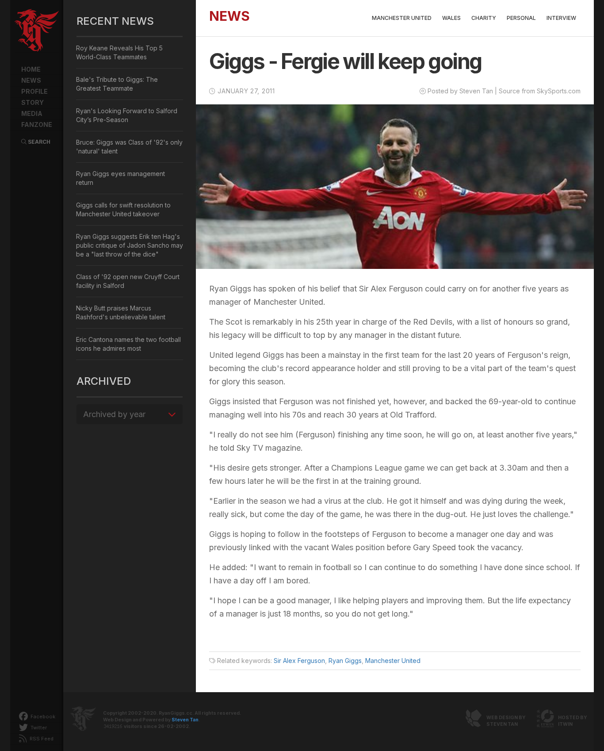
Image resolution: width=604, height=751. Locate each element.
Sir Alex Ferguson (299, 660)
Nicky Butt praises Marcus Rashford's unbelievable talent (120, 312)
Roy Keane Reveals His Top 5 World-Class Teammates (119, 52)
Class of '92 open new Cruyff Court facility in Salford (128, 281)
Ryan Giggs (345, 660)
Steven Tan (185, 720)
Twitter (38, 727)
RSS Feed (41, 739)
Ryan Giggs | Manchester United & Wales (37, 31)
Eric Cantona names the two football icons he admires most (128, 344)
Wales (451, 18)
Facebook (42, 716)
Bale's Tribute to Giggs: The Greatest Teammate (117, 84)
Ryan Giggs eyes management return (120, 178)
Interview (561, 18)
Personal (521, 18)
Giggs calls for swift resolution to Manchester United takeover (123, 209)
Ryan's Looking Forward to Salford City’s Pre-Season (126, 115)
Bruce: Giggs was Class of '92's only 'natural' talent (129, 146)
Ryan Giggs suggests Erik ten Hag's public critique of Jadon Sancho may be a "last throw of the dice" (129, 245)
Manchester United (402, 18)
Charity (483, 18)
